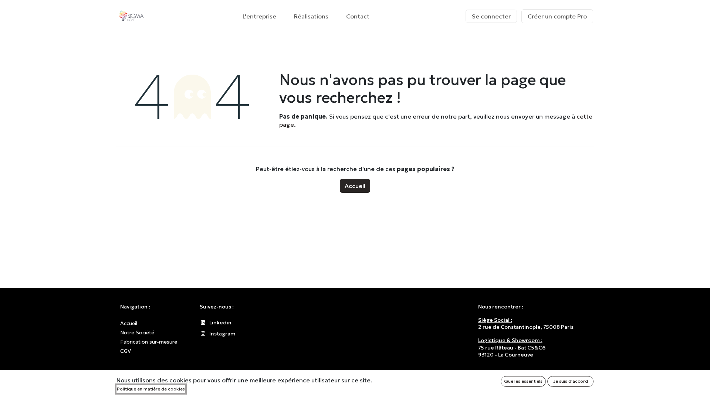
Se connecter (491, 16)
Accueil (355, 186)
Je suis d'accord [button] (570, 381)
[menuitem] (259, 16)
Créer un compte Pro (557, 16)
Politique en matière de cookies (151, 389)
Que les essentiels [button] (523, 381)
